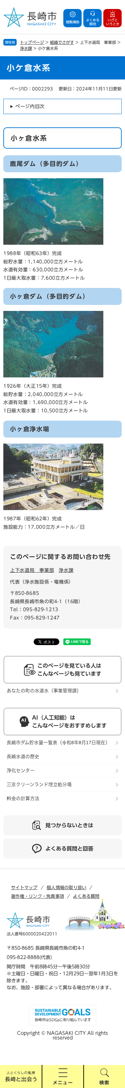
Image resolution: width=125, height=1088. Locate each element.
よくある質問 (86, 896)
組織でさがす (62, 42)
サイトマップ (24, 887)
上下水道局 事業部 (32, 570)
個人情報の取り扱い (66, 887)
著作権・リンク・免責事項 (37, 896)
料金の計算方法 (23, 798)
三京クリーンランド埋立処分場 (39, 784)
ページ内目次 (30, 106)
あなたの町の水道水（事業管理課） (44, 690)
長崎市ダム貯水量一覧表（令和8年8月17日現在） (58, 742)
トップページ (32, 42)
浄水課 (26, 48)
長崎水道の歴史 (23, 756)
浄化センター (21, 770)
